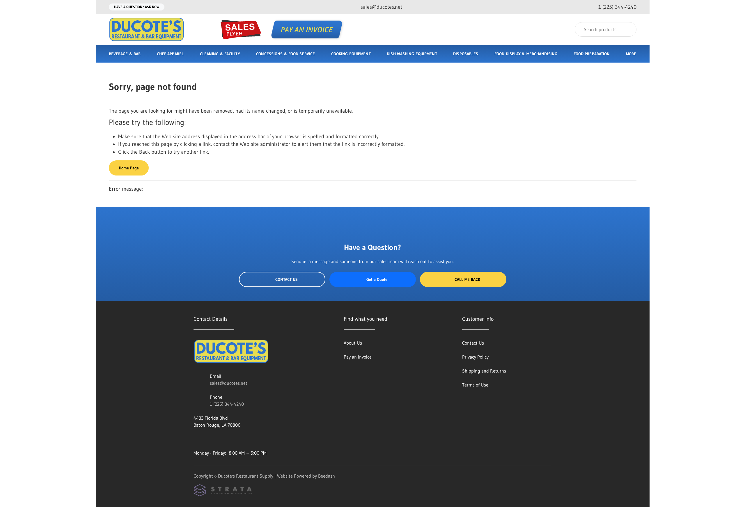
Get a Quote (376, 279)
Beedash (326, 476)
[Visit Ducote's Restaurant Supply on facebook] (196, 439)
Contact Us (286, 279)
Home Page (129, 168)
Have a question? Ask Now (136, 7)
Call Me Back (467, 279)
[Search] (628, 29)
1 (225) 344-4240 (227, 404)
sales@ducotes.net (228, 383)
